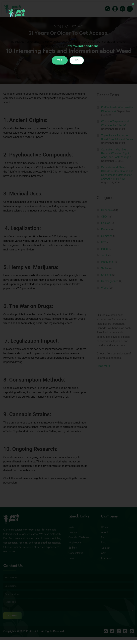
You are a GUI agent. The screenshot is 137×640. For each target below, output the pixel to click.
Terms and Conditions (83, 46)
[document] (68, 320)
